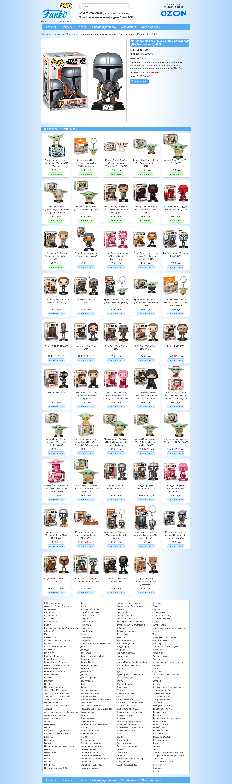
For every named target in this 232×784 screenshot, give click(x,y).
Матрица (120, 650)
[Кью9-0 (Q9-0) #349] (56, 390)
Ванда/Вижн (50, 752)
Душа (83, 684)
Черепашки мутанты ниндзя (166, 718)
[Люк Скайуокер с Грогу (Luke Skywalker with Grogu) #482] (86, 390)
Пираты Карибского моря (128, 721)
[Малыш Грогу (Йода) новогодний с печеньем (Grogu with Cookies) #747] (176, 390)
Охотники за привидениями (129, 703)
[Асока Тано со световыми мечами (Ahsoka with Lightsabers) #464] (146, 250)
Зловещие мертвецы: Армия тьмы (96, 709)
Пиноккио (121, 718)
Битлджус (49, 740)
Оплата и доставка (104, 27)
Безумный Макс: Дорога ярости (59, 731)
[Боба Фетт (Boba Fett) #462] (86, 297)
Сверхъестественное (126, 765)
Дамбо (83, 647)
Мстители (121, 668)
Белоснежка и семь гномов (57, 734)
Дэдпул (83, 687)
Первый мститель (124, 715)
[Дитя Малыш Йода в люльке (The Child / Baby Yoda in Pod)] (176, 297)
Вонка (83, 603)
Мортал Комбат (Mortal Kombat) (131, 662)
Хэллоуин (157, 703)
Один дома (121, 687)
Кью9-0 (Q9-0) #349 (56, 392)
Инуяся (83, 737)
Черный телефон (160, 731)
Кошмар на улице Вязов (128, 603)
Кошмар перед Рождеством (129, 606)
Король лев (85, 762)
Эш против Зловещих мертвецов (168, 755)
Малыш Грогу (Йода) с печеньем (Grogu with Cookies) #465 (56, 442)
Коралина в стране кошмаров (94, 759)
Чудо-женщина (159, 740)
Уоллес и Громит (160, 656)
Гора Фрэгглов (87, 631)
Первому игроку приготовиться (131, 712)
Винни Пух (49, 765)
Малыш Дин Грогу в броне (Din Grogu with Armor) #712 (145, 163)
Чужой (155, 743)
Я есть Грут (157, 765)
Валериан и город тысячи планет (60, 746)
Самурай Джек (123, 762)
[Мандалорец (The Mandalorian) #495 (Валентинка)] (176, 483)
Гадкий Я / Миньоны (90, 612)
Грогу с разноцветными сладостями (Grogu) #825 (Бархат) (56, 163)
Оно (118, 696)
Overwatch (49, 678)
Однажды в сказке (125, 690)
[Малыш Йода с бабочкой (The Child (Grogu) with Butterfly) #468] (116, 436)
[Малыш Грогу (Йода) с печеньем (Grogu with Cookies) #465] (56, 436)
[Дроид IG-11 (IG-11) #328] (56, 343)
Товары (82, 27)
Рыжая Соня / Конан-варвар (130, 759)
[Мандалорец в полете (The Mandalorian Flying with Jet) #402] (56, 529)
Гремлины (85, 640)
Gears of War (50, 637)
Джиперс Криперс (88, 665)
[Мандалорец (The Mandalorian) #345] (146, 483)
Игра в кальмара (88, 718)
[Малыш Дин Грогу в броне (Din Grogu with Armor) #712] (146, 157)
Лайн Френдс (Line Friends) (129, 622)
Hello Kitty (49, 653)
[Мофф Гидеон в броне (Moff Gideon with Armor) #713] (146, 204)
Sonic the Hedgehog (53, 687)
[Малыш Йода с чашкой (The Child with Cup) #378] (86, 204)
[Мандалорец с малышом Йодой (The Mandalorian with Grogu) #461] (116, 204)
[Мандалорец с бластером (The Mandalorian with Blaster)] (116, 529)
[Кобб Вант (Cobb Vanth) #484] (116, 343)
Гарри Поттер (87, 615)
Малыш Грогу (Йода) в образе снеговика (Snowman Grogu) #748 (116, 163)
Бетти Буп (49, 737)
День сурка (85, 653)
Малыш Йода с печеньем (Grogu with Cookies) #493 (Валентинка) (56, 488)
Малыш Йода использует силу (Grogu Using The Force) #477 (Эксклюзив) (86, 442)
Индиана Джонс (88, 734)
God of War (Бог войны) (55, 647)
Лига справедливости (126, 631)
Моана (119, 659)
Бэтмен (47, 743)
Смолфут (156, 609)
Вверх (47, 755)
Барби (47, 727)
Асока (47, 721)
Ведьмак (48, 759)
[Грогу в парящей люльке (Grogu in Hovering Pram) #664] (146, 297)
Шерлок (156, 746)
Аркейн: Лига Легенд (54, 718)
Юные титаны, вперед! (163, 762)
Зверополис (86, 703)
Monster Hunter (51, 675)
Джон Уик (84, 668)
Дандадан (85, 650)
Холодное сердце (160, 696)
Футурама (157, 671)
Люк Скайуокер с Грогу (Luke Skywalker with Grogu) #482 (86, 395)
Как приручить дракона (91, 746)
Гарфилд (84, 619)
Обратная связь (151, 27)
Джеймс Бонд (86, 662)
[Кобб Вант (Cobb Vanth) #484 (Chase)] (146, 343)
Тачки (155, 634)
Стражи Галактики (161, 619)
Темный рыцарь (160, 643)
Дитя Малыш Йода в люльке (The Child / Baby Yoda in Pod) (176, 302)
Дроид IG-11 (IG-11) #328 (56, 346)
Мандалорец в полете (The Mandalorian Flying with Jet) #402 (56, 535)
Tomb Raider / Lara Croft (55, 699)
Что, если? (157, 734)
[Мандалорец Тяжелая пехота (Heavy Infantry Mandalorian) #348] (176, 529)
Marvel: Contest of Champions (58, 665)
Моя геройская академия (128, 665)
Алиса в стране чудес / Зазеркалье (61, 712)
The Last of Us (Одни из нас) (57, 696)
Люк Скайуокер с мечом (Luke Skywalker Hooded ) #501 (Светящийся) (146, 395)
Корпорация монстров (91, 765)
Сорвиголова (158, 612)
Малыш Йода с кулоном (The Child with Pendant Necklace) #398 (146, 442)
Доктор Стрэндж (88, 678)
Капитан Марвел (88, 749)
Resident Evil (50, 684)
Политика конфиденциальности (56, 22)
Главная (51, 27)
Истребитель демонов (91, 743)
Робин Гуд (121, 755)
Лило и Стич (122, 634)
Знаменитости (87, 712)
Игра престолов (88, 721)
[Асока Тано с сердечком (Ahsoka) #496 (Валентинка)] (116, 250)
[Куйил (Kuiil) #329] (176, 343)
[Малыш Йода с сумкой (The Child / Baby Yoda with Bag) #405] (86, 483)
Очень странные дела (127, 706)
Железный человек (89, 690)
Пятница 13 (122, 740)
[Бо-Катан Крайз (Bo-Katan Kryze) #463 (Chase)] (56, 297)
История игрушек (88, 740)
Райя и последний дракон (128, 746)
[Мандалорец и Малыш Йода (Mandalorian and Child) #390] (86, 529)
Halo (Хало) (50, 650)
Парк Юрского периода (127, 709)
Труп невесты (158, 650)
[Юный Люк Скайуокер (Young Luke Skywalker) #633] (56, 250)
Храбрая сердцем (161, 699)
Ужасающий (158, 653)
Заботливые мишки (89, 693)
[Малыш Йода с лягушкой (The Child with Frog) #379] (176, 436)
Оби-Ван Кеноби (124, 684)
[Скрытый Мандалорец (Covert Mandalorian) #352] (86, 576)
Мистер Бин (122, 656)
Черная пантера (160, 724)
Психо (119, 734)
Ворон (83, 606)
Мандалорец (122, 647)
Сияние (156, 606)
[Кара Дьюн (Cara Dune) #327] (86, 343)
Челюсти (156, 715)
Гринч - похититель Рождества (95, 643)
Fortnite (47, 634)
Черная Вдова (159, 721)
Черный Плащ (159, 727)
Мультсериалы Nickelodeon (129, 675)
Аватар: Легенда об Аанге (56, 706)
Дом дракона (86, 681)
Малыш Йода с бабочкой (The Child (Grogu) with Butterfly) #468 (116, 442)
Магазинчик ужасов (125, 643)
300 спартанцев (52, 603)
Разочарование (123, 743)
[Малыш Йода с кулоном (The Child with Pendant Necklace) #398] (146, 436)
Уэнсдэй (156, 659)
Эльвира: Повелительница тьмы (168, 752)
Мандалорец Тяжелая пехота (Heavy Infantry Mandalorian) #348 (175, 535)
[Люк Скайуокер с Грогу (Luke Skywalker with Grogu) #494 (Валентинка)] (116, 390)
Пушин (119, 737)
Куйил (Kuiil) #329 (175, 346)
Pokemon (48, 681)
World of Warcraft (52, 703)
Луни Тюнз (121, 637)
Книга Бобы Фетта (89, 752)
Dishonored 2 (50, 622)
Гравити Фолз (87, 637)
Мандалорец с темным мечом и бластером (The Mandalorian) (146, 535)
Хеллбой (156, 681)
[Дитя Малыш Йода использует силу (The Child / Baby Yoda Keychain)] (86, 157)
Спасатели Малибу (161, 615)
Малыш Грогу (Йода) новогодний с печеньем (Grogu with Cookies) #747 (175, 395)
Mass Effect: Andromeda (55, 671)
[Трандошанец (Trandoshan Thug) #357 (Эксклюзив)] (146, 576)
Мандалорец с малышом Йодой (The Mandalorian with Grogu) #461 (116, 210)
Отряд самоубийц (124, 699)
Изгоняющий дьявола (90, 731)
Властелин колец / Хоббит (57, 768)
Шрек (154, 749)
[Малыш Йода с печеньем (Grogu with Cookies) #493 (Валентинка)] (56, 483)
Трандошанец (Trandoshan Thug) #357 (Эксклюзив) (145, 581)
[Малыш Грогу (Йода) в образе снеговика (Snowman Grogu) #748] (116, 157)
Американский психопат (56, 715)
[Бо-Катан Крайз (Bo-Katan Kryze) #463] (176, 250)
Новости (67, 27)
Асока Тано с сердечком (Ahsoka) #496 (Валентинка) (116, 256)
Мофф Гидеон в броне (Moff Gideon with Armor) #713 (146, 210)
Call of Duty (49, 612)
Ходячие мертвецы (161, 693)
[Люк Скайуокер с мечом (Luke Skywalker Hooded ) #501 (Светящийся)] (146, 390)
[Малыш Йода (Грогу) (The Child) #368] (176, 157)
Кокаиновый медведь (90, 755)
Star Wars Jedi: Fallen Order (57, 693)
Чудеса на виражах (161, 737)
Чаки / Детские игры (161, 706)
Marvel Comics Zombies (55, 662)
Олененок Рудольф (125, 693)
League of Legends (53, 656)
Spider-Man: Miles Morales (56, 690)
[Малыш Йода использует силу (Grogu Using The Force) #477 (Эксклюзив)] (86, 436)
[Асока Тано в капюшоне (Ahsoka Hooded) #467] (86, 250)
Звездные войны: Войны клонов (95, 699)
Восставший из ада (89, 609)
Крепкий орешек (124, 615)
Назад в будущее (124, 678)
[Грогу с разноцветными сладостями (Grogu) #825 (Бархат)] (56, 157)
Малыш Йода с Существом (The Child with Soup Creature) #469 (56, 210)
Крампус (120, 609)
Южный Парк (158, 759)
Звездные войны (88, 696)
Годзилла (85, 628)
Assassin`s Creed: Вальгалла (58, 606)
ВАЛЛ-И (48, 749)
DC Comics (49, 619)
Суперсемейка (159, 625)
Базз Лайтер (50, 724)
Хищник (156, 684)
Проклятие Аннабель (126, 731)
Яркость (156, 771)
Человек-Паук (159, 712)
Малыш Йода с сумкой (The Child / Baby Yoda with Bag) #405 (86, 488)
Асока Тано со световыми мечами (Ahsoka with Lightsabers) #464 (146, 256)
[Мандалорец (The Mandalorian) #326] (116, 483)
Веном (47, 762)
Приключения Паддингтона (129, 727)
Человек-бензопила (162, 709)
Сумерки (156, 622)
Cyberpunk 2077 (52, 615)
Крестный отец (123, 619)
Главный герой (87, 622)
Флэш (155, 668)
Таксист (156, 631)
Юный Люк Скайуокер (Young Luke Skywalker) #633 (56, 256)
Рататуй (120, 749)
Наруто (119, 681)
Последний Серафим (126, 724)
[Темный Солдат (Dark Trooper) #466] (116, 576)
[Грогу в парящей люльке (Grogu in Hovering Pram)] (116, 297)
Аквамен (48, 709)
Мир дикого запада (125, 653)
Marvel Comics (51, 659)
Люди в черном (123, 640)
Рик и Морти (122, 752)
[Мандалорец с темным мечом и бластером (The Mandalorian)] (146, 529)
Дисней (83, 675)
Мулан (119, 671)
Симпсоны (157, 603)
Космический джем (89, 768)
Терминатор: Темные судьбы (166, 647)
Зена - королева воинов (91, 706)
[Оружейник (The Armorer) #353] (56, 576)
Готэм (83, 634)
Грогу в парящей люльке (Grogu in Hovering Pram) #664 (146, 302)
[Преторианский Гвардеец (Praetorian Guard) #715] (176, 204)
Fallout (47, 625)
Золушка (84, 715)
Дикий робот (86, 671)
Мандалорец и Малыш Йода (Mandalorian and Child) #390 (86, 535)
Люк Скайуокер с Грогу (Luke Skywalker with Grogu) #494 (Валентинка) (116, 395)
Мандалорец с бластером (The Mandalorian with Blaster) (116, 535)
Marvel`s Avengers (52, 668)
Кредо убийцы (123, 612)
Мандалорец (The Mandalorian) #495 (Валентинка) (176, 488)
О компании (128, 27)
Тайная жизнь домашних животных (169, 628)
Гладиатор (85, 625)
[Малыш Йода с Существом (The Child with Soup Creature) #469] (56, 204)
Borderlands (50, 609)
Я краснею (157, 768)
